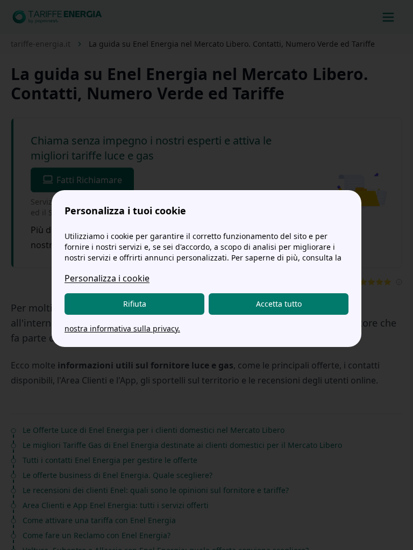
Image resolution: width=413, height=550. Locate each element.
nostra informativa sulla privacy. (122, 328)
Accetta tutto (279, 304)
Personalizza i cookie (107, 278)
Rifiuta (134, 304)
